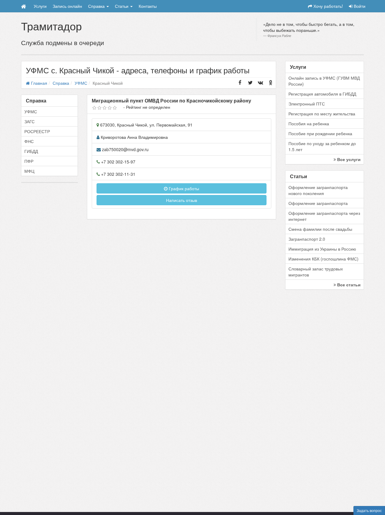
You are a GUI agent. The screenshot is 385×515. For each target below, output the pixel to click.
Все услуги (348, 159)
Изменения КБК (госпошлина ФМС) (323, 259)
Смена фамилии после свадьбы (320, 229)
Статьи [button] (122, 6)
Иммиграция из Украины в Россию (322, 249)
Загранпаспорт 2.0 (306, 239)
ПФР (28, 161)
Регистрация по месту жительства (321, 114)
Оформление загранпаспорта (318, 203)
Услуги (40, 6)
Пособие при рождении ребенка (320, 133)
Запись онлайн (67, 6)
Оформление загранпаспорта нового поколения (318, 190)
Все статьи (348, 285)
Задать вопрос (369, 510)
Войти (359, 6)
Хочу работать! (327, 6)
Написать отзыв (181, 200)
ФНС (29, 141)
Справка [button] (97, 6)
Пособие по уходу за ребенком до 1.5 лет (322, 146)
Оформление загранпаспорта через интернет (324, 216)
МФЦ (29, 171)
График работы (183, 188)
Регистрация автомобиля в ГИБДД (322, 94)
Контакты (148, 6)
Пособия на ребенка (308, 123)
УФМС (30, 111)
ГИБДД (31, 151)
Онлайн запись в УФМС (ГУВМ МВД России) (324, 81)
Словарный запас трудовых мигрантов (315, 272)
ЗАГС (29, 121)
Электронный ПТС (306, 104)
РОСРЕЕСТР (37, 131)
